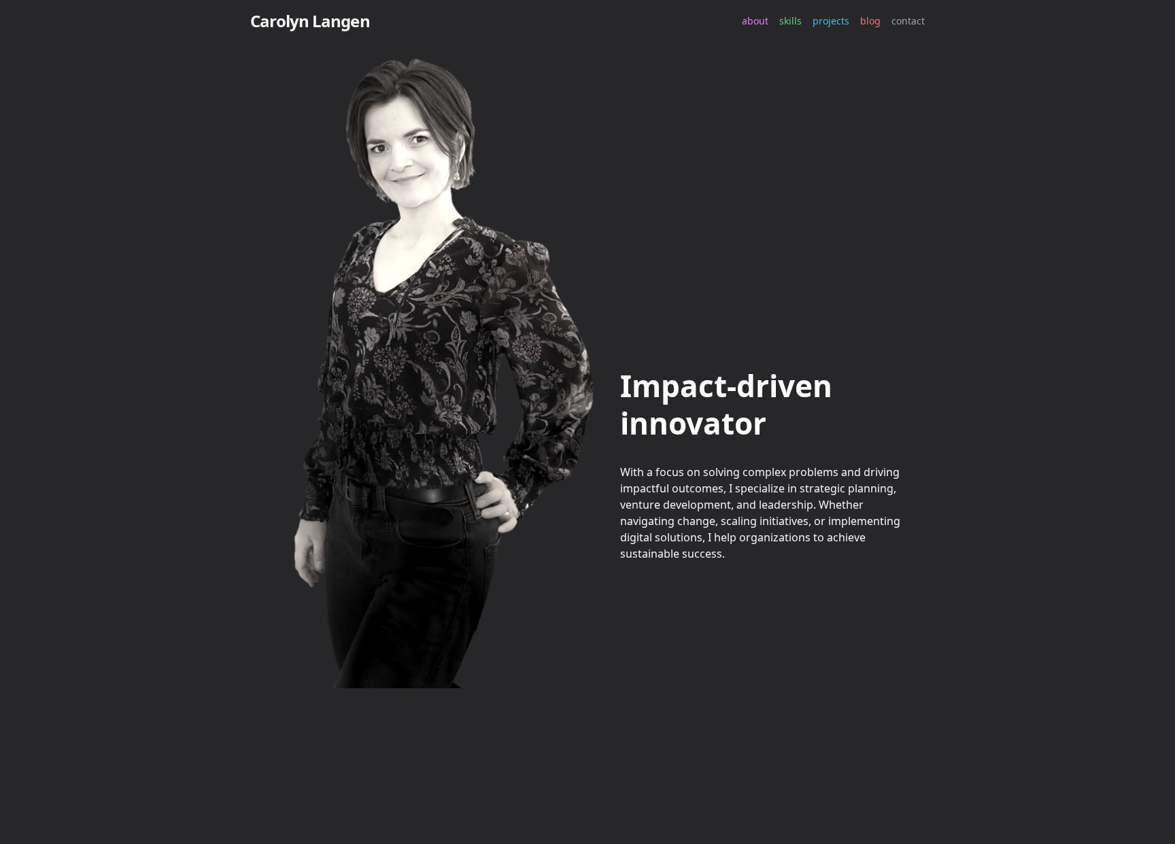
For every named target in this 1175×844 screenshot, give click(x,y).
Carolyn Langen (310, 21)
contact (908, 20)
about (755, 20)
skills (790, 20)
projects (831, 20)
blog (870, 20)
